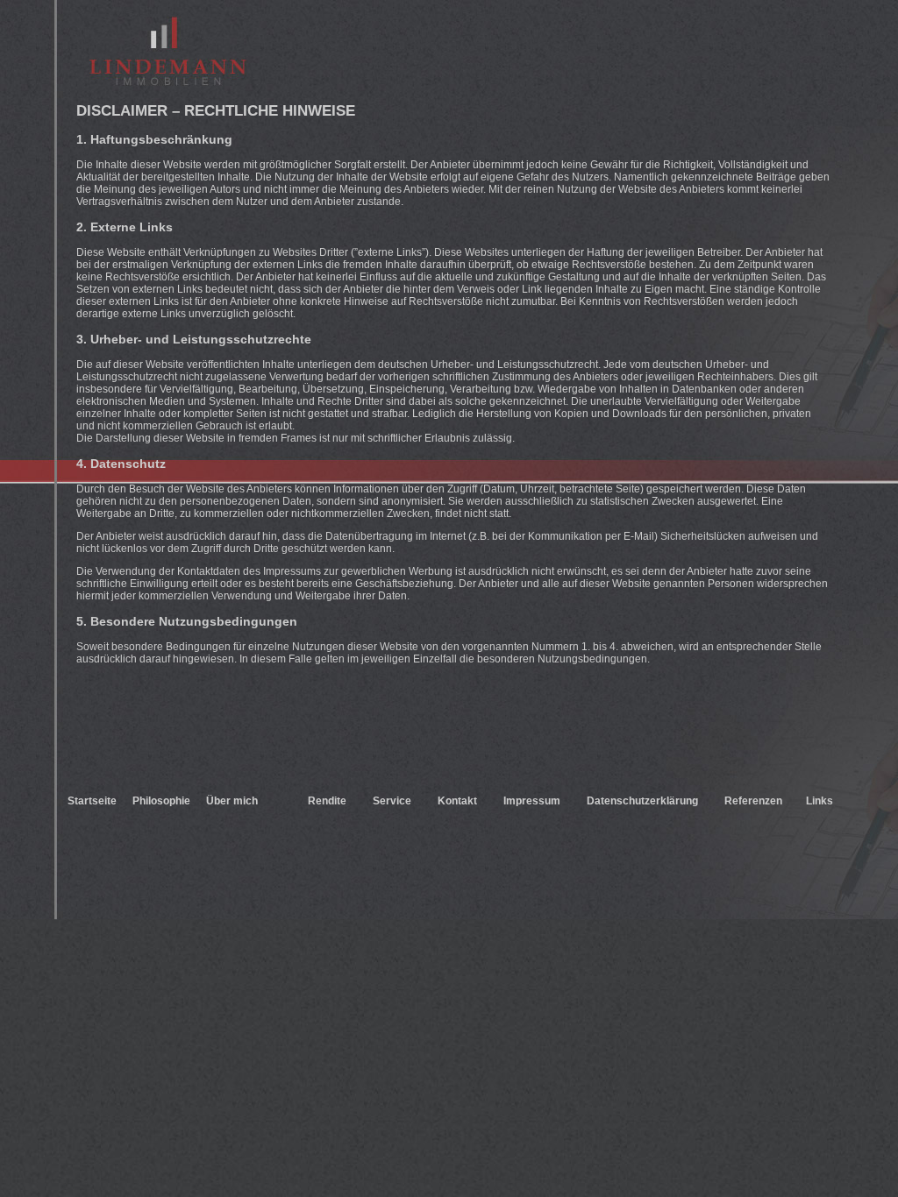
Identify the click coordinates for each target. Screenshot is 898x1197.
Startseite (92, 801)
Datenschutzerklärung (642, 801)
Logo (167, 51)
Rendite (327, 801)
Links (819, 801)
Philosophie (161, 801)
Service (392, 801)
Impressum (531, 801)
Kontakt (457, 801)
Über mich (232, 801)
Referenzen (753, 801)
